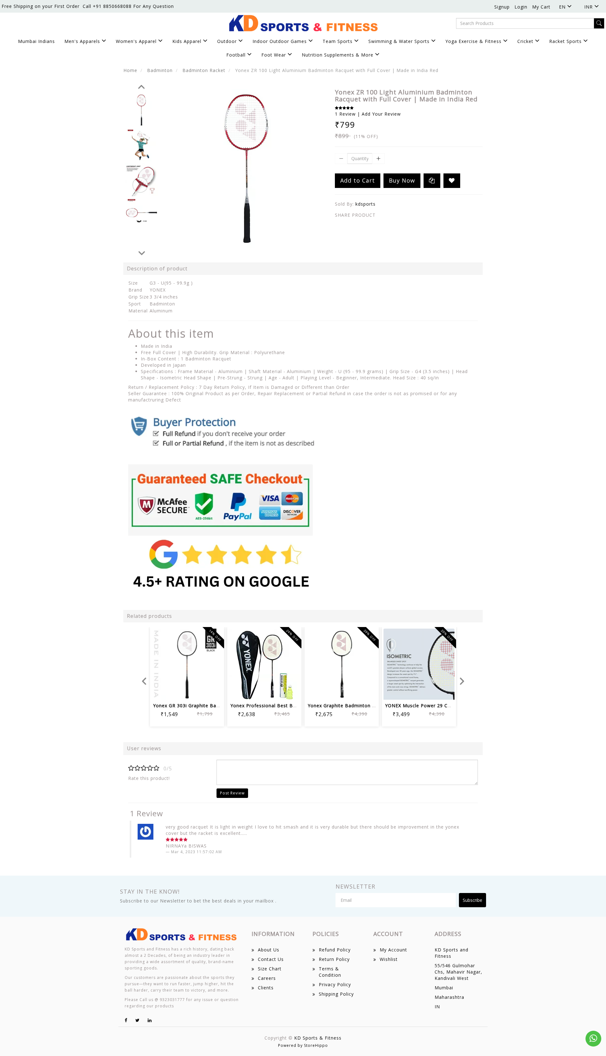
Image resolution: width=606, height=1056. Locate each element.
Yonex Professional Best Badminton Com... (280, 706)
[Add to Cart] (164, 690)
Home (130, 70)
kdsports (365, 204)
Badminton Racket (203, 70)
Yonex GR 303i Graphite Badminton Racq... (202, 706)
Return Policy (334, 959)
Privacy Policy (335, 984)
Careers (267, 978)
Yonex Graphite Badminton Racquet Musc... (358, 706)
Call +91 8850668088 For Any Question (128, 6)
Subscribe (472, 900)
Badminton (160, 70)
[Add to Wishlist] (451, 180)
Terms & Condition (330, 972)
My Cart (541, 7)
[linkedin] (150, 1020)
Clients (266, 988)
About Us (268, 950)
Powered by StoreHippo (303, 1045)
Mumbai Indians (36, 41)
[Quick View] (210, 690)
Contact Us (271, 959)
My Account (393, 950)
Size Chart (270, 969)
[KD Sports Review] (223, 501)
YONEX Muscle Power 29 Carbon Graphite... (435, 706)
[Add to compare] (194, 690)
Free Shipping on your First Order (41, 6)
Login (520, 7)
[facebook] (126, 1020)
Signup (502, 7)
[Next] (141, 252)
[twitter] (137, 1020)
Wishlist (389, 959)
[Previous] (141, 85)
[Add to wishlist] (179, 690)
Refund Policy (335, 950)
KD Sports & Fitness (318, 1038)
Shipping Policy (336, 994)
